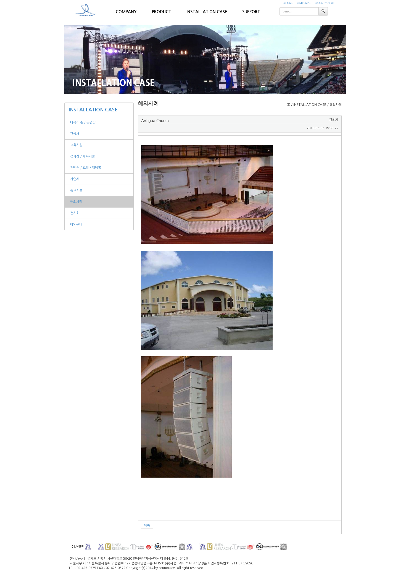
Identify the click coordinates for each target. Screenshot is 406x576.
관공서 (74, 133)
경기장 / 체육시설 (82, 156)
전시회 (74, 213)
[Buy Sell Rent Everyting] (87, 7)
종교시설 (76, 190)
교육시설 (76, 145)
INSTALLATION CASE (93, 109)
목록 (147, 525)
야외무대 (76, 224)
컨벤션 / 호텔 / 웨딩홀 (85, 167)
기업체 (74, 179)
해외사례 (76, 201)
